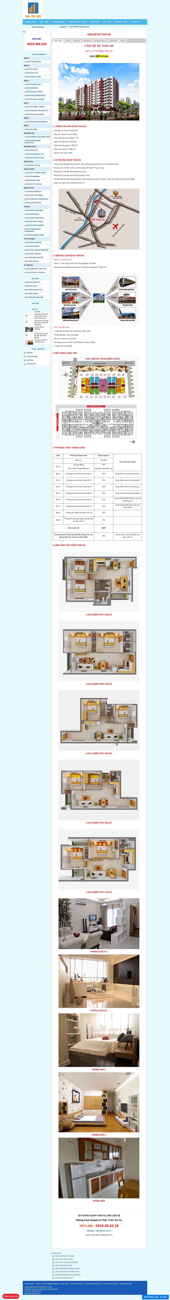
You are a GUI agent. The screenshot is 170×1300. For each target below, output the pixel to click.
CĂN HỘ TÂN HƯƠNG (33, 203)
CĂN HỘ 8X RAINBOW (33, 242)
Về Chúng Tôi (29, 1283)
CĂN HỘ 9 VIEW (31, 129)
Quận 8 (26, 118)
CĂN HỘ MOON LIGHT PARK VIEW (37, 137)
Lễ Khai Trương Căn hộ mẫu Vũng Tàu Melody (41, 321)
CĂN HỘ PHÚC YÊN (32, 180)
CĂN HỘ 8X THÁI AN (32, 165)
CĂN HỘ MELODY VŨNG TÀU (35, 269)
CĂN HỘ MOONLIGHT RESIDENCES (33, 230)
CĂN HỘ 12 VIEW (31, 69)
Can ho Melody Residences (51, 1283)
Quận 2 (26, 80)
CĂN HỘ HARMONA (32, 176)
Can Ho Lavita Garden (110, 1283)
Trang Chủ (63, 27)
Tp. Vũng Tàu (28, 265)
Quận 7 (26, 103)
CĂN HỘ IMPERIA (31, 88)
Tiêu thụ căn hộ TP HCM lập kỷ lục (40, 327)
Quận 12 (27, 65)
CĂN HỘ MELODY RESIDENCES (36, 199)
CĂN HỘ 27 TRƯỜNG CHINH (35, 173)
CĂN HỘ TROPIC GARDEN (34, 99)
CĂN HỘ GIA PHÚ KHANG (34, 218)
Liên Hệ (38, 1283)
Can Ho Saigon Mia (125, 1283)
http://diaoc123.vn (103, 1231)
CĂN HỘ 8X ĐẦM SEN (33, 191)
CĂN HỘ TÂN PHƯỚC (33, 62)
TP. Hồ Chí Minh (29, 239)
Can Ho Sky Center (77, 1283)
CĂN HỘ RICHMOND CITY (34, 154)
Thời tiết (30, 353)
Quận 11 (27, 58)
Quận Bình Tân (29, 133)
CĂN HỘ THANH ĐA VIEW (34, 158)
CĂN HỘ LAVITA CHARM (34, 222)
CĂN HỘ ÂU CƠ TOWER (34, 195)
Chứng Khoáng (32, 356)
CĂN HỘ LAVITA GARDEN (34, 225)
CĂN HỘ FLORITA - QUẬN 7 (35, 107)
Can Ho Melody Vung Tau (93, 1283)
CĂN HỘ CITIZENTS (32, 246)
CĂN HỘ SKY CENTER (33, 184)
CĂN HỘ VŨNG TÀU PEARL (35, 272)
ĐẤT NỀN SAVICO (31, 261)
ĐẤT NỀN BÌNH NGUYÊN (34, 258)
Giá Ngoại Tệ (31, 364)
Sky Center (65, 1283)
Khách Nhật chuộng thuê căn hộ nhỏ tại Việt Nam (41, 341)
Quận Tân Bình (29, 169)
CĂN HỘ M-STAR (31, 150)
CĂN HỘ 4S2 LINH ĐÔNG (34, 210)
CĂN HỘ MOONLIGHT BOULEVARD (33, 142)
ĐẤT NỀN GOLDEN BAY (33, 290)
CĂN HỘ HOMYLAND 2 (33, 84)
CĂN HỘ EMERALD (32, 214)
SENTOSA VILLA (31, 286)
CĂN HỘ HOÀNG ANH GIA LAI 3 (36, 110)
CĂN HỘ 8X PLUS (31, 73)
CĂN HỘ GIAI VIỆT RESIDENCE (36, 122)
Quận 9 (26, 125)
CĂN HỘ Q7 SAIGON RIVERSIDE (37, 250)
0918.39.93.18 (11, 1296)
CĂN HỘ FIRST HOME (33, 77)
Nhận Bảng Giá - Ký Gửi (155, 1297)
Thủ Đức (27, 207)
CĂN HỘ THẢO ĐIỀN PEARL (35, 95)
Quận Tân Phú (29, 188)
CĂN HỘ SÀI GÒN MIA (33, 254)
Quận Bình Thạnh (30, 146)
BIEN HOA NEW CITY (32, 282)
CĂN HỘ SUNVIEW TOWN (34, 235)
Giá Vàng (30, 360)
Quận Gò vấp (28, 161)
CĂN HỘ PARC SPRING (33, 92)
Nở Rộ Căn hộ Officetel (39, 314)
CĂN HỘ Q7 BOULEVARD (34, 114)
